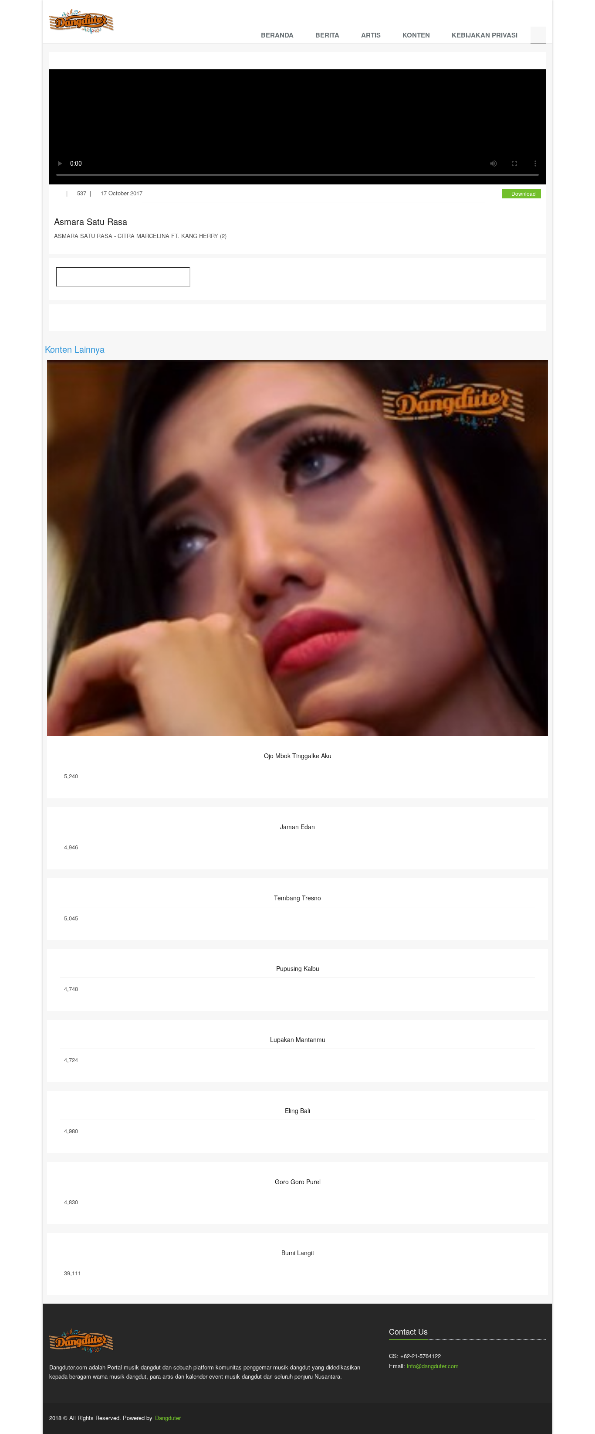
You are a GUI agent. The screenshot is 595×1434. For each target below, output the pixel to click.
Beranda (277, 35)
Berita (327, 35)
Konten (416, 35)
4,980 (71, 1131)
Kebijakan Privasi (484, 35)
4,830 (71, 1202)
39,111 (72, 1273)
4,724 (71, 1060)
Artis (371, 35)
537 (81, 193)
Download (523, 193)
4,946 (71, 847)
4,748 (71, 988)
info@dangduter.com (433, 1366)
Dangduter (168, 1418)
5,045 (71, 918)
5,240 (71, 776)
